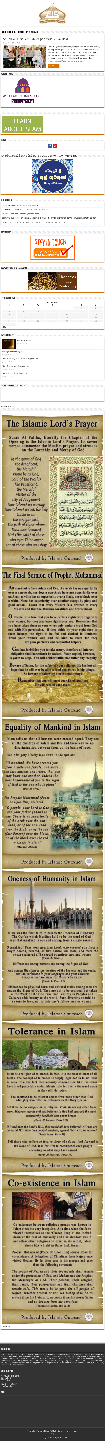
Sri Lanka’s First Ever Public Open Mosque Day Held (35, 39)
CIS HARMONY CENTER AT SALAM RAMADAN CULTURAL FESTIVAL (27, 209)
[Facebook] (50, 146)
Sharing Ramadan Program (12, 352)
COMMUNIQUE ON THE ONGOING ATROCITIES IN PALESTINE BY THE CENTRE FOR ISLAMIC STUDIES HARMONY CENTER (49, 218)
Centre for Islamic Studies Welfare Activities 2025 (21, 205)
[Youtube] (55, 146)
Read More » (53, 66)
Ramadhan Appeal (24, 340)
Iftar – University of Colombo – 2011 (16, 366)
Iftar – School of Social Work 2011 (15, 373)
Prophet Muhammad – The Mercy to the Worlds (20, 214)
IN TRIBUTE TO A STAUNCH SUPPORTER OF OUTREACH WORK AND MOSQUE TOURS (35, 222)
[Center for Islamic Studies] (52, 13)
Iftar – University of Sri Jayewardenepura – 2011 (21, 359)
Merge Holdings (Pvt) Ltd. (46, 1431)
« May (4, 327)
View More (6, 1327)
